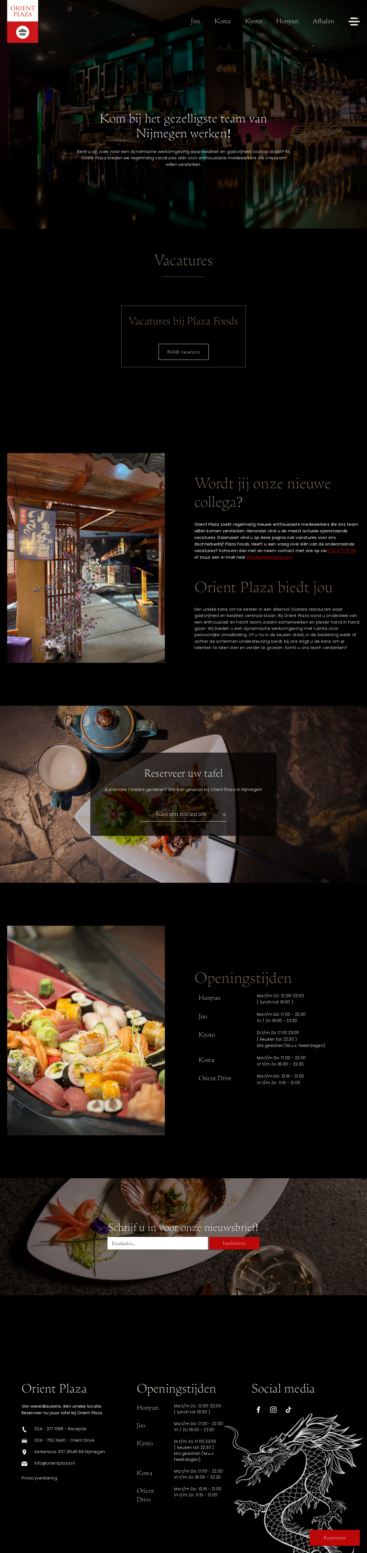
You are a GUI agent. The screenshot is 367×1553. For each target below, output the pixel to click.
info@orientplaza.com (270, 557)
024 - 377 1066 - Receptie (60, 1429)
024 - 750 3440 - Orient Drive (64, 1440)
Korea (222, 21)
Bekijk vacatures (183, 351)
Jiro (195, 21)
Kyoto (253, 21)
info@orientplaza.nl (54, 1463)
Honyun (287, 21)
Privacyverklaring (39, 1478)
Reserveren (335, 1537)
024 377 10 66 (342, 551)
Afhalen (323, 21)
